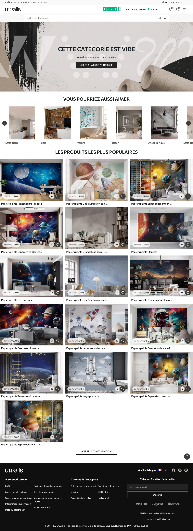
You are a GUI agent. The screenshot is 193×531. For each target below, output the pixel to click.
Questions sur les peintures (18, 497)
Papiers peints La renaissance (17, 299)
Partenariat (103, 497)
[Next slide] (188, 123)
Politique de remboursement (48, 486)
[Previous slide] (4, 123)
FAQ (7, 486)
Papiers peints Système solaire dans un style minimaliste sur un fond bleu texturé (87, 299)
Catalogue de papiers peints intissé (47, 499)
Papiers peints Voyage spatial (82, 396)
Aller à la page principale (96, 65)
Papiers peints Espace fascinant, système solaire (152, 396)
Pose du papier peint (15, 509)
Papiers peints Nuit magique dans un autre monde (152, 299)
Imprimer (75, 492)
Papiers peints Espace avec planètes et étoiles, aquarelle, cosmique (21, 251)
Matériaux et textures (16, 492)
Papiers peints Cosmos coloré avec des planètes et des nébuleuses (21, 348)
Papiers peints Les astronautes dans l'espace (87, 348)
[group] (22, 125)
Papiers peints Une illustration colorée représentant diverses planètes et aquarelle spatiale (87, 203)
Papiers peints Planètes (144, 251)
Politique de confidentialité (84, 486)
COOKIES (103, 492)
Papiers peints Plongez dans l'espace (21, 203)
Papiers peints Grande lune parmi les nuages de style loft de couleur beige (87, 251)
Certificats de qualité (44, 492)
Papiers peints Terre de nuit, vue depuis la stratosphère (21, 396)
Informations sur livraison (18, 503)
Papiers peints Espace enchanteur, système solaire (152, 203)
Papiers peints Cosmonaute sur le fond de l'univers (152, 348)
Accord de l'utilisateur (81, 497)
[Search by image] (159, 18)
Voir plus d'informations (96, 451)
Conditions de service (108, 486)
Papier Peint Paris (42, 507)
